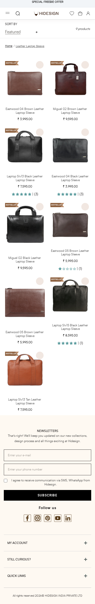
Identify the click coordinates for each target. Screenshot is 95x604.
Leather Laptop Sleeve (30, 46)
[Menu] (8, 13)
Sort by (11, 24)
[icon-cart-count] (80, 13)
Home (8, 46)
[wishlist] (72, 13)
